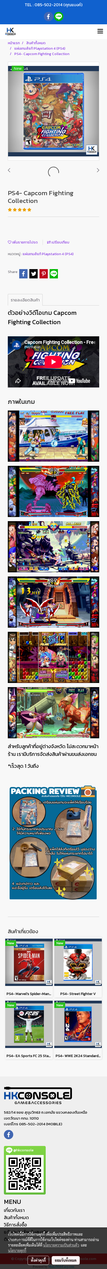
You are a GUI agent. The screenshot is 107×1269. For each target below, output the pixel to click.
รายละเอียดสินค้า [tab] (25, 300)
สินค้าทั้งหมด (16, 1217)
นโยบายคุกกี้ (17, 1250)
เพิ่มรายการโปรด (24, 242)
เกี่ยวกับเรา (14, 1210)
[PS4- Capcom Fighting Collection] (53, 111)
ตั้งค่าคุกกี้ (38, 1260)
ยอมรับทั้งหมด (66, 1260)
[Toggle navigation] (100, 31)
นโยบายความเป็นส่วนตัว (61, 1245)
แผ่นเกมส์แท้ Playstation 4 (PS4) (48, 254)
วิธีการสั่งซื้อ (15, 1224)
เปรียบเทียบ (60, 242)
